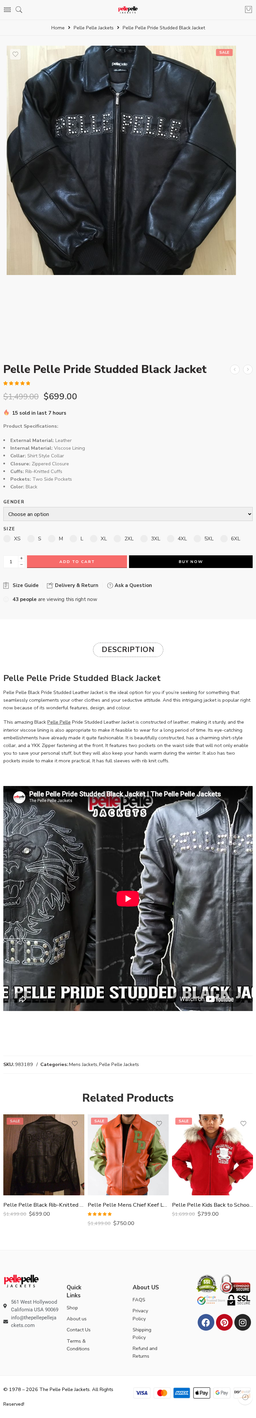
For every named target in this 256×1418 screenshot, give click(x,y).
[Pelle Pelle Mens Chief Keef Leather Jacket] (128, 1154)
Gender (13, 502)
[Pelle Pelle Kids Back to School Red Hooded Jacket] (212, 1154)
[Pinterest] (224, 1322)
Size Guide (24, 585)
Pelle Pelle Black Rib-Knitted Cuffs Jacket (43, 1205)
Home (58, 27)
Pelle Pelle (59, 722)
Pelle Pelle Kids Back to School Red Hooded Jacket (212, 1205)
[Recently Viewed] (245, 1397)
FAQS (139, 1299)
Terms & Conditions (78, 1345)
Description (128, 650)
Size (9, 529)
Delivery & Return (76, 585)
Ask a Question (132, 585)
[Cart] (248, 10)
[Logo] (21, 1280)
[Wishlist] (15, 54)
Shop (72, 1307)
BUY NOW (191, 561)
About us (77, 1318)
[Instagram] (242, 1322)
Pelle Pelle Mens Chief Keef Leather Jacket (128, 1205)
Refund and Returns (145, 1352)
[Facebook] (206, 1322)
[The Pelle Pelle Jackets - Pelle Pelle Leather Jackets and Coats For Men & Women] (128, 10)
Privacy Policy (140, 1314)
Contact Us (79, 1329)
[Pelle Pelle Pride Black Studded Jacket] (121, 160)
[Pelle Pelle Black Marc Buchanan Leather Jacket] (235, 369)
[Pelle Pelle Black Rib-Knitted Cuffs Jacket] (43, 1154)
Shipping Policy (142, 1333)
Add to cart (77, 561)
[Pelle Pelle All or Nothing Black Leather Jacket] (248, 369)
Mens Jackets (83, 1064)
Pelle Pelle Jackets (94, 27)
